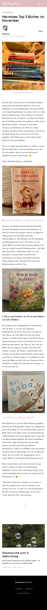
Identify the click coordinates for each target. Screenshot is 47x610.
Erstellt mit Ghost (24, 593)
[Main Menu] (43, 3)
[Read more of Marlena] (5, 28)
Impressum (29, 589)
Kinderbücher (8, 12)
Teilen (40, 31)
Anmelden (18, 589)
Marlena (6, 34)
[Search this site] (39, 3)
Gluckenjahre (20, 582)
